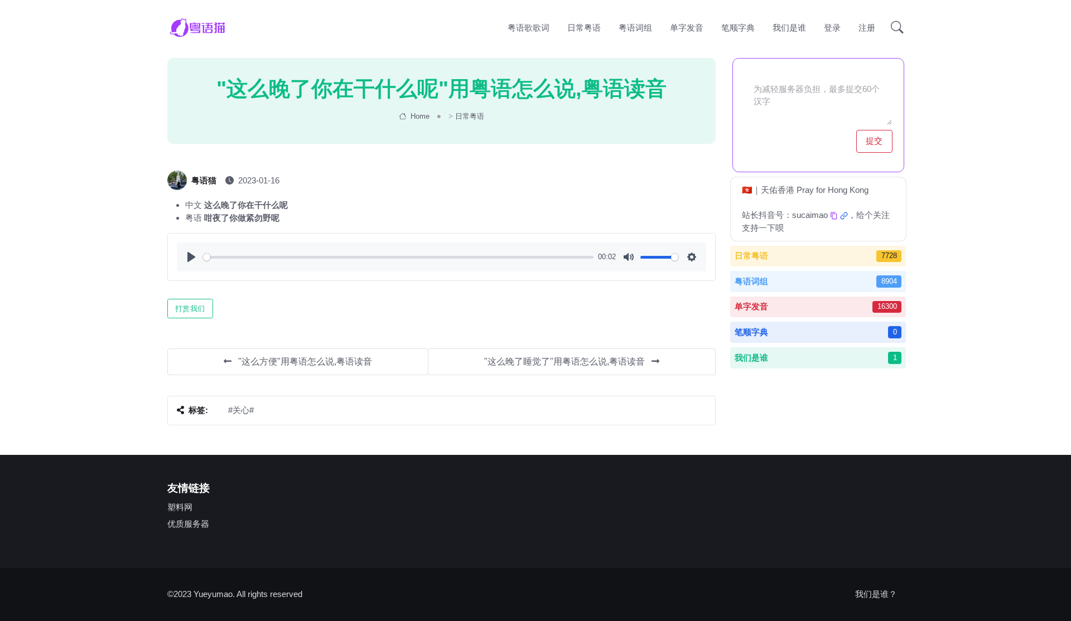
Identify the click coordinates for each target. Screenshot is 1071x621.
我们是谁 (789, 27)
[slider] (398, 257)
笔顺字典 (738, 27)
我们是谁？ (876, 594)
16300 (887, 306)
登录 (832, 27)
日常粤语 (584, 27)
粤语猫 (203, 180)
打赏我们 (190, 308)
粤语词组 (635, 27)
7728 (889, 255)
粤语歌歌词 (528, 27)
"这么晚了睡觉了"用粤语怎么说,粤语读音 (565, 361)
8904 (889, 281)
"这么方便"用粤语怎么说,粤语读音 (304, 361)
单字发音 (686, 27)
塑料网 (179, 507)
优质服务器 (188, 523)
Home (419, 116)
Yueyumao (213, 594)
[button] (894, 28)
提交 (873, 140)
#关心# (241, 410)
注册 (866, 27)
